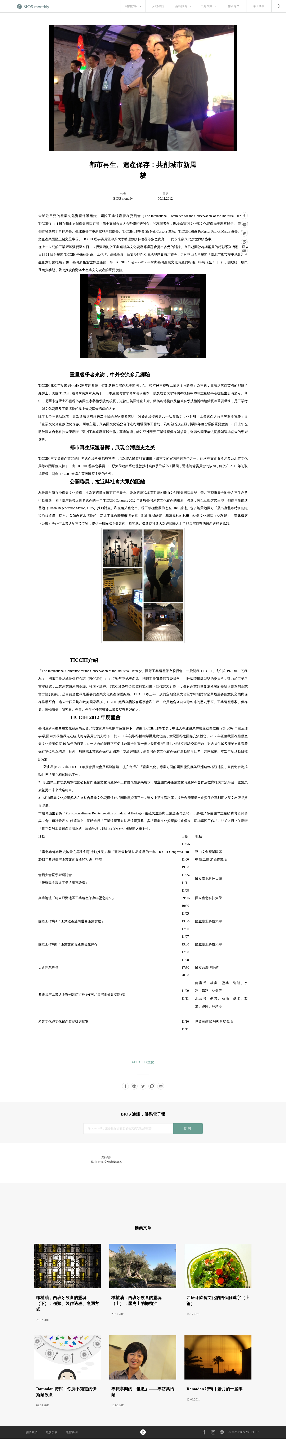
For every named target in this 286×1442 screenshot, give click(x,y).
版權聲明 (72, 1432)
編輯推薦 (181, 6)
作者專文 (234, 6)
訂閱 (188, 1128)
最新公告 (52, 1432)
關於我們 (31, 1432)
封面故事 (131, 6)
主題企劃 (206, 6)
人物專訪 (158, 6)
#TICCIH (138, 1062)
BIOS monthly (123, 198)
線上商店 (259, 6)
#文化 (150, 1062)
